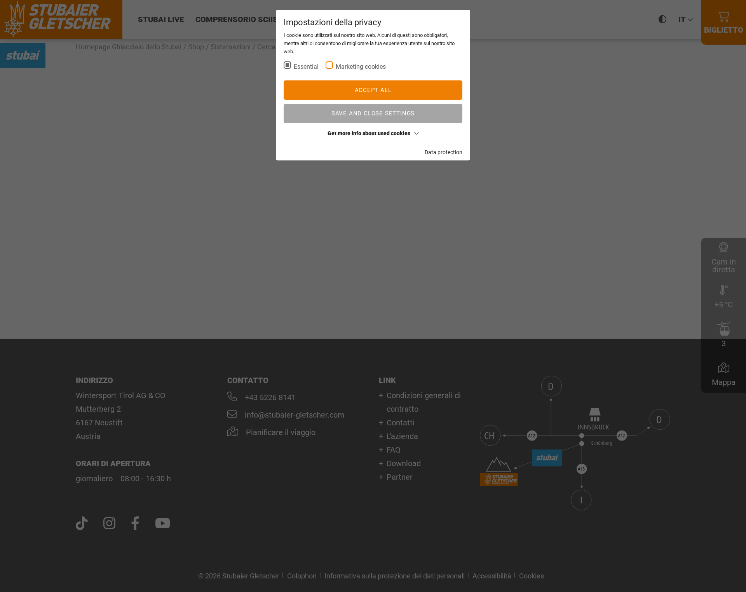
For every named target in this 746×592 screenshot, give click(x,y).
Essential (306, 66)
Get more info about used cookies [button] (369, 133)
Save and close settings (373, 113)
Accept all (373, 90)
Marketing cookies (361, 66)
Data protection (443, 152)
